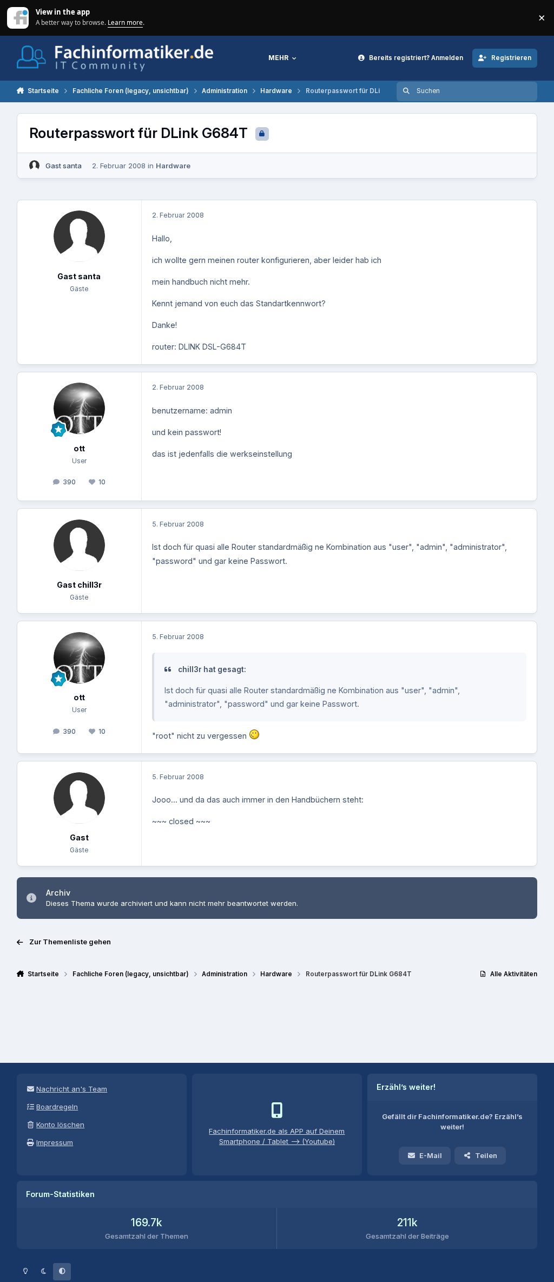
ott (79, 448)
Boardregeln (57, 1106)
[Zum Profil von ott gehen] (79, 408)
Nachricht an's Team (71, 1088)
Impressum (54, 1142)
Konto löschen (60, 1124)
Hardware (173, 165)
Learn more (18, 17)
